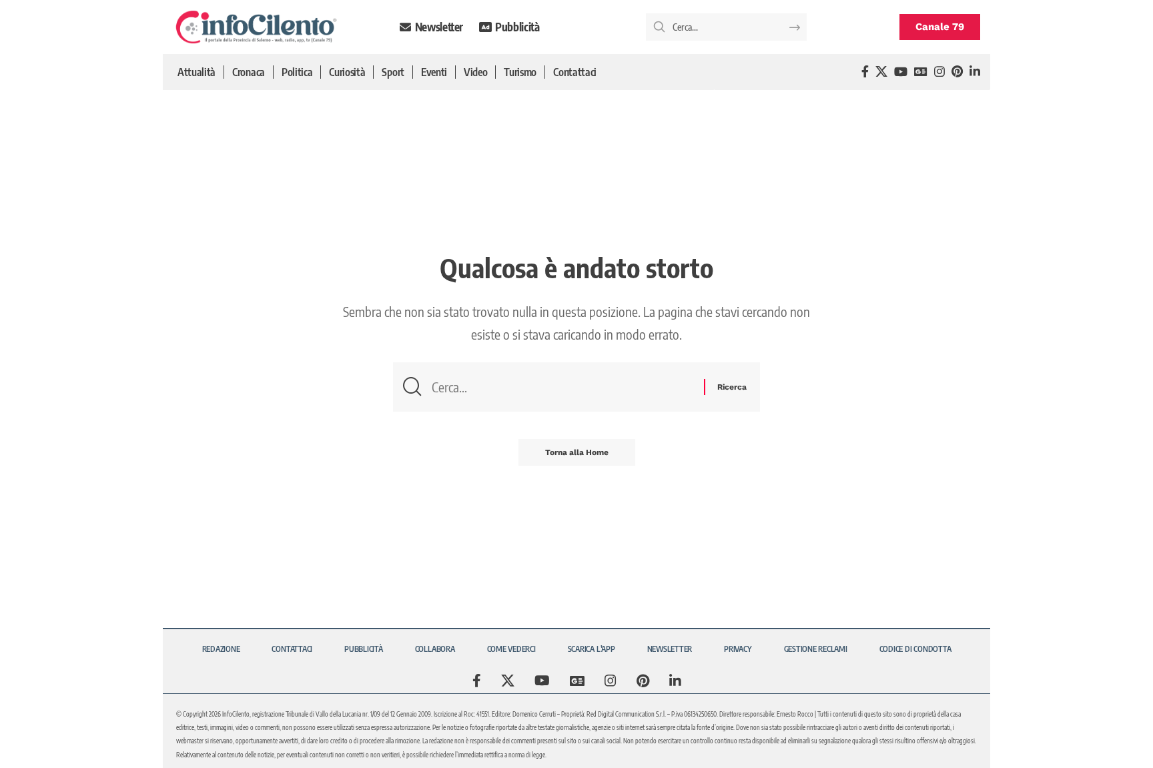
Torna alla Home (577, 452)
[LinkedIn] (975, 71)
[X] (881, 71)
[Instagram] (939, 71)
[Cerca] (563, 387)
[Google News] (921, 71)
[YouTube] (901, 71)
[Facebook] (865, 71)
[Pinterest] (957, 71)
